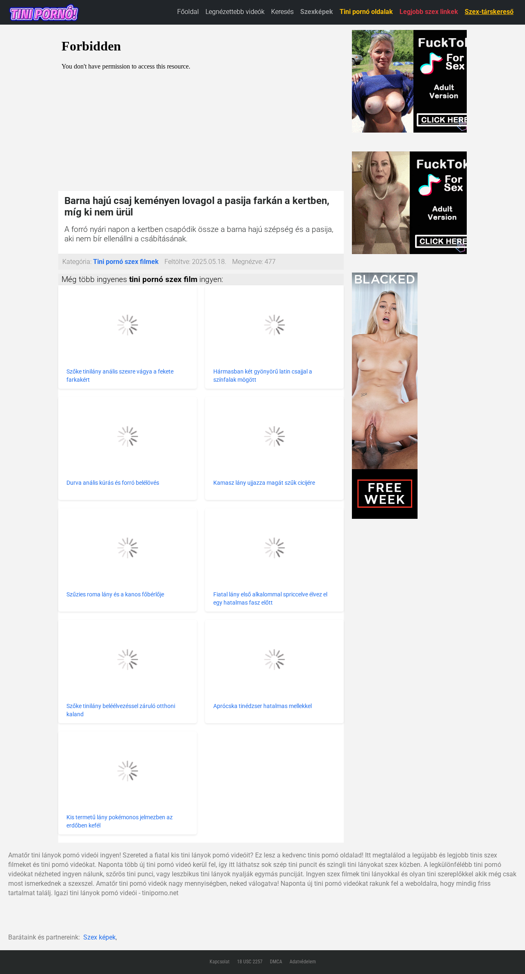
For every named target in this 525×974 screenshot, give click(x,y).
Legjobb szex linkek (428, 12)
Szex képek (99, 937)
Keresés (282, 12)
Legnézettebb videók (235, 12)
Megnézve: (247, 262)
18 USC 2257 (249, 962)
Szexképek (316, 12)
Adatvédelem (303, 962)
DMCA (276, 962)
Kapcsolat (220, 962)
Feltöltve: (177, 262)
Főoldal (188, 12)
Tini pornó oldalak (366, 12)
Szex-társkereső (489, 12)
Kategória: (76, 262)
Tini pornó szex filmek (126, 262)
